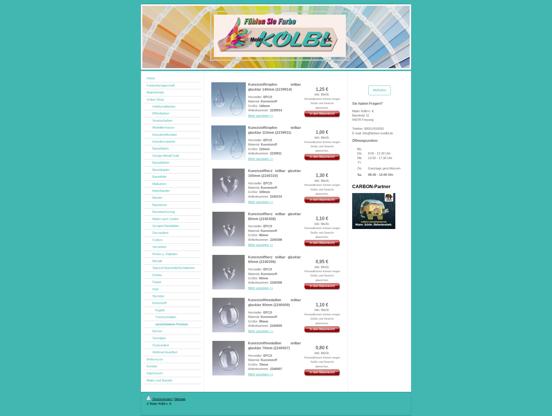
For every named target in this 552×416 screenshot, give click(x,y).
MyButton (379, 90)
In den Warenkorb (322, 113)
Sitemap (179, 399)
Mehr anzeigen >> (260, 115)
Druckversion (162, 399)
